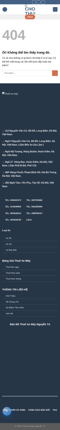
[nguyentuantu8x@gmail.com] (20, 2)
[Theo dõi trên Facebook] (34, 2)
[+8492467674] (29, 2)
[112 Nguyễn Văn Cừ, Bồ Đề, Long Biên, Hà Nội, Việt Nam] (15, 2)
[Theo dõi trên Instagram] (38, 2)
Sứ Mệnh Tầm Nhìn (15, 307)
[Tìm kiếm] (55, 9)
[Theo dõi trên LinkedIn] (35, 404)
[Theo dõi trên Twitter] (43, 2)
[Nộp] (55, 73)
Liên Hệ (9, 313)
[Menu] (4, 9)
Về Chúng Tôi (12, 302)
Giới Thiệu (10, 296)
